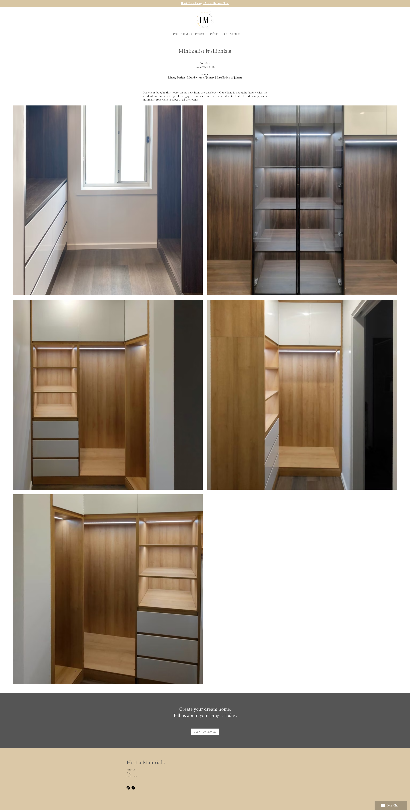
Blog (129, 773)
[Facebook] (133, 788)
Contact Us (132, 776)
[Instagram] (128, 788)
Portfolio (131, 770)
